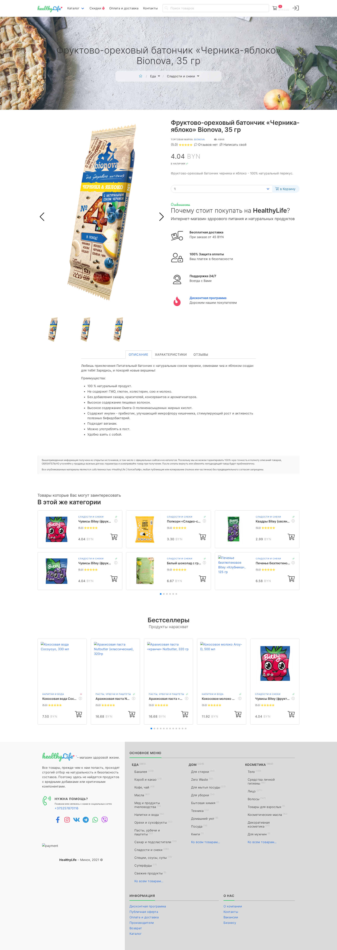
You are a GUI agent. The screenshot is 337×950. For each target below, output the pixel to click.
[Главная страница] (140, 76)
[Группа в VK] (76, 820)
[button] (161, 216)
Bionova (199, 139)
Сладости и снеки (91, 516)
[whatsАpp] (95, 820)
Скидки (96, 8)
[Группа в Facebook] (57, 820)
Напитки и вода (53, 694)
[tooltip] (296, 8)
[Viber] (104, 820)
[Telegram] (85, 820)
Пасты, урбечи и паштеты (113, 694)
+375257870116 (66, 808)
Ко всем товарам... (148, 881)
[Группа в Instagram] (67, 820)
